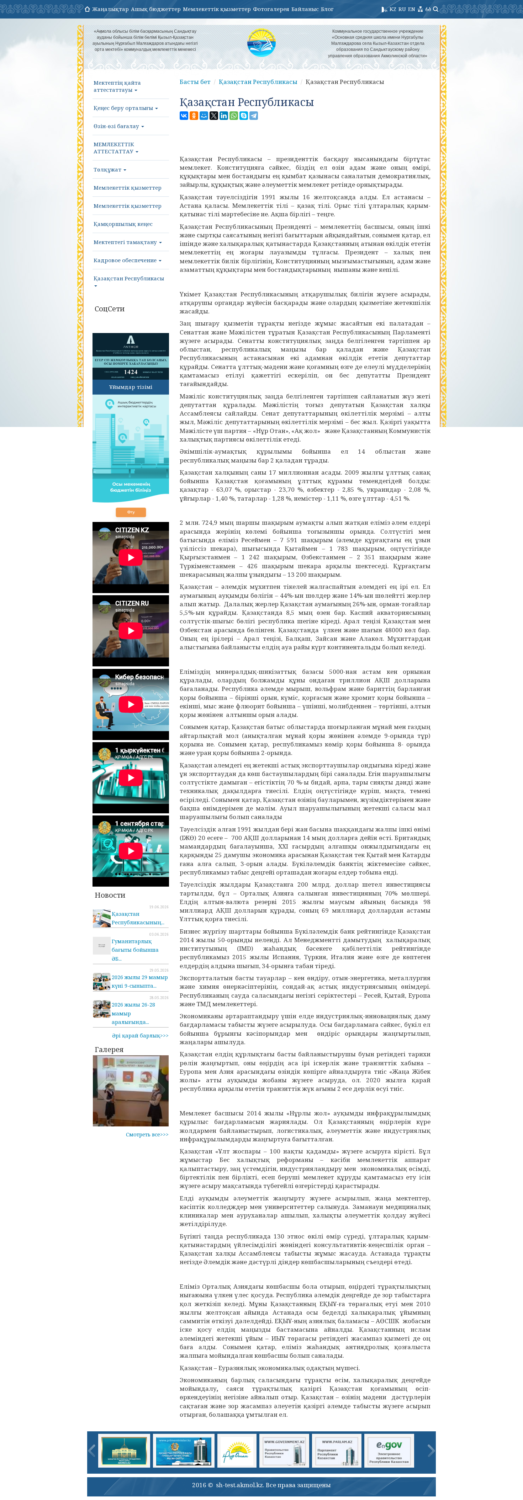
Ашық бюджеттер (156, 8)
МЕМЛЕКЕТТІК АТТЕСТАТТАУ (114, 148)
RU (402, 8)
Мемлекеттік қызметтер (217, 8)
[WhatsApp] (233, 115)
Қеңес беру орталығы (124, 107)
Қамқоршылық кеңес (123, 223)
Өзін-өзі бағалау (117, 126)
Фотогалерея (271, 8)
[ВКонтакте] (184, 115)
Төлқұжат (108, 169)
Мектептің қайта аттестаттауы (117, 86)
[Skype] (243, 115)
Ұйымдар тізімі (130, 386)
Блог (327, 8)
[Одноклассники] (194, 115)
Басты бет (195, 82)
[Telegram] (253, 115)
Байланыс (305, 8)
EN (411, 8)
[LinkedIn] (224, 115)
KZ (393, 8)
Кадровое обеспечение (126, 260)
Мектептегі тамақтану (126, 241)
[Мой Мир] (204, 115)
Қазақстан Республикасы (129, 278)
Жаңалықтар (110, 8)
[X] (214, 115)
